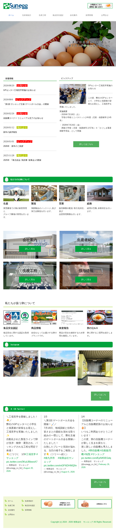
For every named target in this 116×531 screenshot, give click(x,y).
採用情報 (89, 15)
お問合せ (104, 15)
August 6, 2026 (68, 472)
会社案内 (73, 15)
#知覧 (87, 454)
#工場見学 (30, 454)
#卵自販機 (94, 450)
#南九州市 (49, 458)
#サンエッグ (98, 454)
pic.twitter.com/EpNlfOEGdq (96, 458)
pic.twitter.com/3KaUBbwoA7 (21, 461)
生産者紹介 (26, 15)
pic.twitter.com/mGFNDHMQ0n (60, 465)
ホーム (11, 15)
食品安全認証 (58, 15)
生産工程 (42, 15)
